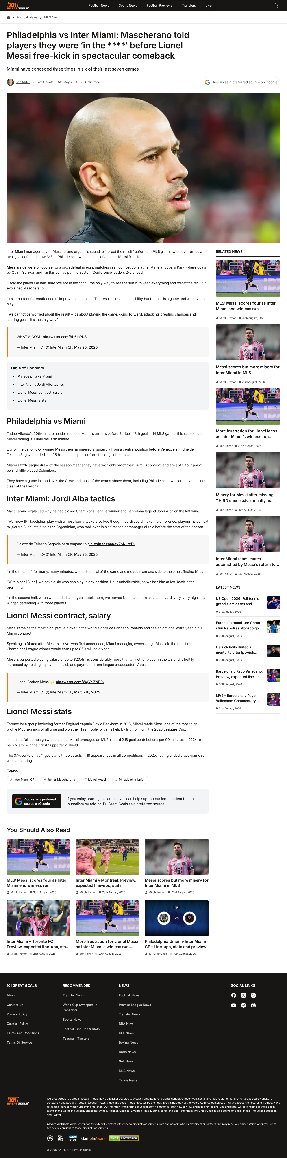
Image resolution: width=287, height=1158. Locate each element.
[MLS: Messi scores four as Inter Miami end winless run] (38, 857)
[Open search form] (275, 5)
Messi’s (13, 267)
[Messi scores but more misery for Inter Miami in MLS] (177, 857)
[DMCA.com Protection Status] (123, 1140)
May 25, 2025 (86, 347)
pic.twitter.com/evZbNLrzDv (111, 544)
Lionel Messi (97, 779)
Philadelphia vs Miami (35, 376)
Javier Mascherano (61, 779)
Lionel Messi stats (32, 400)
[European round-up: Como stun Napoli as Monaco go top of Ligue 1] (273, 626)
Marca (32, 644)
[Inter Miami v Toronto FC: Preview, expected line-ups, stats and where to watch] (38, 918)
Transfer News (73, 995)
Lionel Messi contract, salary (40, 393)
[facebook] (233, 995)
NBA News (126, 1023)
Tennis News (128, 1080)
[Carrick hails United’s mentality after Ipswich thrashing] (273, 651)
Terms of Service (19, 1042)
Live (209, 5)
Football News (99, 5)
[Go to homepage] (18, 6)
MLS (156, 251)
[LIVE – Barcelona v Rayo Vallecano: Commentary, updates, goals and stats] (273, 699)
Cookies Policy (17, 1023)
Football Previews (159, 5)
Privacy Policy (17, 1014)
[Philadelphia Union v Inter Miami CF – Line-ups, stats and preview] (177, 918)
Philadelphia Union (132, 779)
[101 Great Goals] (21, 1125)
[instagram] (253, 995)
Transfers (189, 5)
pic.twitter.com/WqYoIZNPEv (80, 682)
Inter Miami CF (23, 779)
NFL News (126, 1033)
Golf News (126, 1061)
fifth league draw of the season (46, 465)
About (11, 995)
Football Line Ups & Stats (81, 1029)
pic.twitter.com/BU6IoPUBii (65, 337)
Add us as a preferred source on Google (245, 82)
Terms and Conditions (23, 1033)
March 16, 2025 (87, 692)
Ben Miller (23, 82)
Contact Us (15, 1005)
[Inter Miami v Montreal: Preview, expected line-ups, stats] (107, 857)
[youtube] (233, 1005)
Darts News (127, 1052)
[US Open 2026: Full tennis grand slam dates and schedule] (273, 602)
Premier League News (135, 1005)
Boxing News (128, 1042)
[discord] (253, 1005)
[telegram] (243, 1005)
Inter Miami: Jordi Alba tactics (41, 384)
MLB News (127, 1071)
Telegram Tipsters (76, 1038)
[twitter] (243, 995)
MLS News (52, 17)
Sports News (128, 5)
